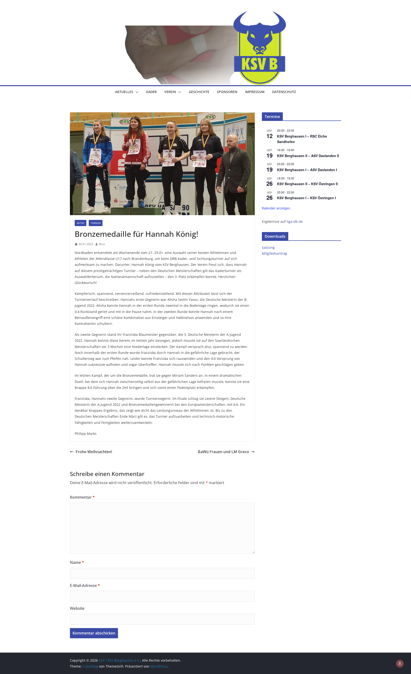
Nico (102, 244)
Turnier (96, 223)
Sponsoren (227, 91)
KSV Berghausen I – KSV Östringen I (306, 197)
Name (77, 562)
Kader (151, 91)
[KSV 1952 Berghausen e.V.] (205, 14)
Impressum (254, 91)
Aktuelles (124, 91)
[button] (135, 92)
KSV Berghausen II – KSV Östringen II (307, 183)
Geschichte (199, 91)
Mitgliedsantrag (274, 253)
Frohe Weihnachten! (94, 451)
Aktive (80, 223)
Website (77, 608)
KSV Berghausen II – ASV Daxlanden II (308, 155)
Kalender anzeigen (276, 208)
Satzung (268, 247)
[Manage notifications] (400, 663)
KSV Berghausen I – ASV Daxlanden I (307, 169)
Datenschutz (284, 91)
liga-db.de (295, 221)
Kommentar (82, 497)
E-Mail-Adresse (85, 585)
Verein (170, 91)
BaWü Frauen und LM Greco (223, 451)
